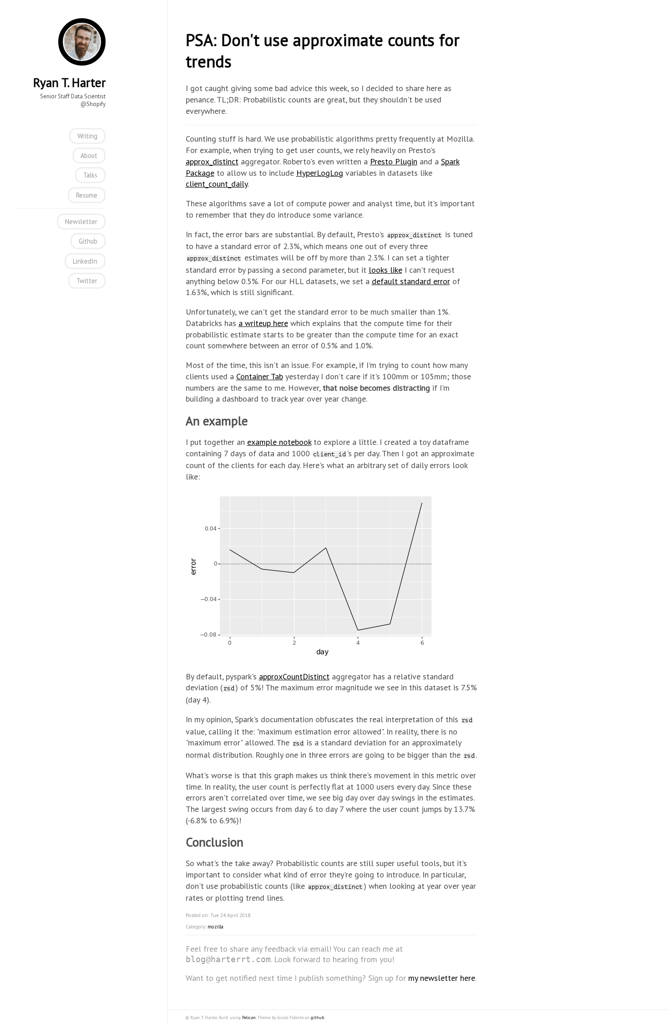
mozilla (215, 926)
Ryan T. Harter (69, 82)
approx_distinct (212, 161)
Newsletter (81, 221)
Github (88, 241)
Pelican (249, 1017)
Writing (87, 136)
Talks (90, 175)
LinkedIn (85, 261)
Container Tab (259, 376)
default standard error (411, 281)
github (317, 1017)
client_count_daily (217, 183)
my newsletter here (441, 978)
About (89, 155)
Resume (86, 195)
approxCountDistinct (294, 676)
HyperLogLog (319, 173)
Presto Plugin (393, 161)
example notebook (279, 442)
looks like (385, 270)
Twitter (86, 280)
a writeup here (263, 323)
